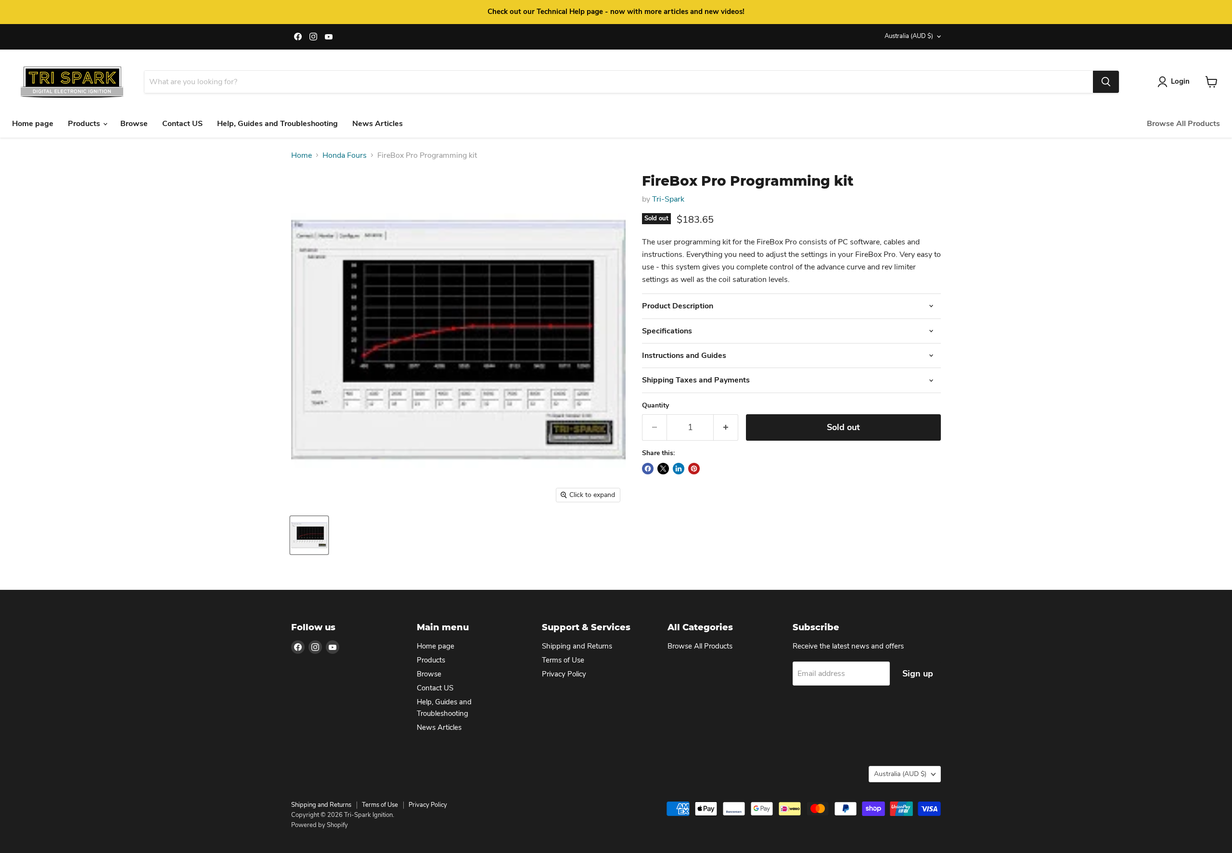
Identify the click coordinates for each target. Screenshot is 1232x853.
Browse (134, 123)
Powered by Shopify (319, 825)
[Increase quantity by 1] (726, 427)
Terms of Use (563, 660)
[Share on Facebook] (648, 468)
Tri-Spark (668, 199)
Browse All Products (1183, 123)
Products (85, 123)
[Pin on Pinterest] (694, 468)
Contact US (182, 123)
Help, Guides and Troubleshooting (277, 123)
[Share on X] (663, 468)
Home (301, 155)
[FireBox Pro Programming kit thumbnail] (309, 535)
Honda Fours (344, 155)
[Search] (1106, 82)
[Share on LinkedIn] (678, 468)
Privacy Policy (564, 674)
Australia (909, 36)
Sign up (917, 673)
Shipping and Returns (577, 646)
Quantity (655, 405)
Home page (32, 123)
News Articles (377, 123)
